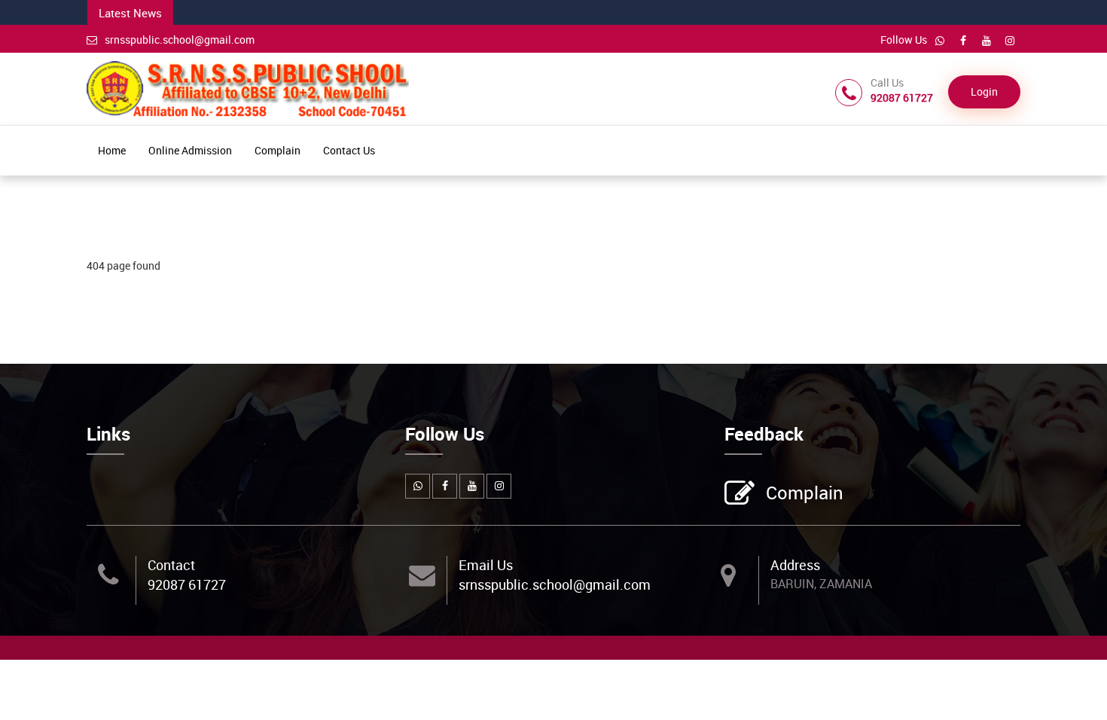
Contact (171, 565)
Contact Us (349, 150)
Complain (277, 150)
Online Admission (190, 150)
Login (984, 91)
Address (795, 565)
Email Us (486, 565)
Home (112, 150)
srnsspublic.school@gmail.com (180, 39)
